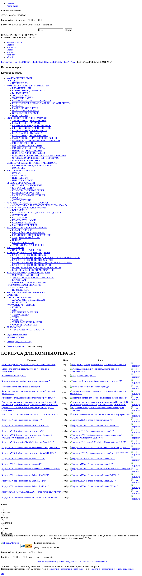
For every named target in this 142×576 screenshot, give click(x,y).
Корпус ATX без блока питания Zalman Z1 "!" (23, 458)
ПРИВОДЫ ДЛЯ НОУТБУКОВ (27, 150)
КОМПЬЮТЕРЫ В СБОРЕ (20, 78)
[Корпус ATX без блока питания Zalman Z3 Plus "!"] (94, 486)
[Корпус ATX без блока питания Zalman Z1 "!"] (92, 458)
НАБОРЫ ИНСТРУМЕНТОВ (26, 250)
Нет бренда (6, 533)
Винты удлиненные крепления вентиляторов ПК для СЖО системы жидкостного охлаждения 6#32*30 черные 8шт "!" (30, 403)
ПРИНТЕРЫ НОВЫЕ (22, 180)
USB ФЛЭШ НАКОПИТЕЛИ (26, 275)
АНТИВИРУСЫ (20, 287)
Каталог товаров (14, 42)
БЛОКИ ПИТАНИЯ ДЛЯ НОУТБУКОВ (31, 125)
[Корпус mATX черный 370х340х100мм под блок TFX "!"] (98, 442)
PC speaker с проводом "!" (14, 375)
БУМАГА (16, 307)
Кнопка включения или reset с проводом (21, 387)
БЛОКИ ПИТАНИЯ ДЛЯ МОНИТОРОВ (32, 165)
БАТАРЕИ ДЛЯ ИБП (22, 230)
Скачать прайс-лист (16, 346)
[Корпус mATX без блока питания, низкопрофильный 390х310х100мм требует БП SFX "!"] (100, 438)
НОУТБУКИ (13, 81)
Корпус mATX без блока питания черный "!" (23, 431)
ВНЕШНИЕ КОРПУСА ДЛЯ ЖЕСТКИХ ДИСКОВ (37, 213)
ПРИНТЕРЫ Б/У (20, 178)
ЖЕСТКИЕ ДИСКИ (21, 95)
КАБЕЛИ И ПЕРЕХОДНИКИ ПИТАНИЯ (32, 265)
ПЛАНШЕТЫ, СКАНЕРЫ (19, 297)
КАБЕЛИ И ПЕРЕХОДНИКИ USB (29, 255)
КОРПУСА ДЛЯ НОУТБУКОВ (27, 133)
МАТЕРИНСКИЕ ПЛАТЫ (25, 108)
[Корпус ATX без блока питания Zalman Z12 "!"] (93, 481)
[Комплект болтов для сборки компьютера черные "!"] (96, 381)
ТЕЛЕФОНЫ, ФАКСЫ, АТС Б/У (28, 330)
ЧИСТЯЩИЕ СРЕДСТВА (24, 325)
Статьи (10, 50)
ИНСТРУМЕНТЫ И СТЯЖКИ (27, 185)
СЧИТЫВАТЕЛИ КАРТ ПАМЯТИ (29, 282)
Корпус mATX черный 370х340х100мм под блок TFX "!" (28, 442)
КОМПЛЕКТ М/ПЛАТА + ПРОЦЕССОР (31, 100)
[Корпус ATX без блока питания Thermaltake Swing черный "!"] (100, 447)
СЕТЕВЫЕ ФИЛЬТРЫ (23, 242)
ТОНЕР (16, 317)
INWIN (4, 518)
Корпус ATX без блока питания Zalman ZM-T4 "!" (25, 475)
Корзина (11, 52)
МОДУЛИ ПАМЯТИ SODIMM (27, 145)
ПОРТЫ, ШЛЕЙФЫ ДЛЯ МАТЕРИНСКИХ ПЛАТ (36, 267)
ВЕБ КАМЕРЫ (19, 210)
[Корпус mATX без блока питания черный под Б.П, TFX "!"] (99, 453)
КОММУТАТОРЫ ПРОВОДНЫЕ (28, 190)
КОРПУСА (69, 62)
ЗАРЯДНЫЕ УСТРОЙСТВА (26, 237)
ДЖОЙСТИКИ (19, 215)
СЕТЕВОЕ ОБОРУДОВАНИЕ (21, 183)
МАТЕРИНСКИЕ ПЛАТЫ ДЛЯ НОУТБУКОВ (34, 138)
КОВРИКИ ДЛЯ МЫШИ (24, 222)
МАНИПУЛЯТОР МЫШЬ (24, 225)
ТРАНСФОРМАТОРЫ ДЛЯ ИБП (28, 245)
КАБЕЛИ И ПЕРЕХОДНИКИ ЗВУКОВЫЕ (32, 260)
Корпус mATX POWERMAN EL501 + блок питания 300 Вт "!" (31, 492)
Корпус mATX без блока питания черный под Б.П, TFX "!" (29, 453)
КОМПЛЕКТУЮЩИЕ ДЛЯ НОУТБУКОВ (27, 118)
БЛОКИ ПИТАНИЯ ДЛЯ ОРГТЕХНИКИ (32, 235)
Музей (10, 57)
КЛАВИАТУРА (19, 217)
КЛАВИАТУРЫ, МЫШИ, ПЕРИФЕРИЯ (26, 208)
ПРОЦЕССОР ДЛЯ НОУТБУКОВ (28, 153)
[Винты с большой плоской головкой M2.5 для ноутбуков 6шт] (100, 414)
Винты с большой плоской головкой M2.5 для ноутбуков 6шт (30, 414)
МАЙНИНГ (12, 295)
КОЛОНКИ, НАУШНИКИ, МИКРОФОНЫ (33, 270)
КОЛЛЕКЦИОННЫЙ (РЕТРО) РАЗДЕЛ (26, 292)
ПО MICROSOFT (20, 290)
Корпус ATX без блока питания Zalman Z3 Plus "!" (25, 486)
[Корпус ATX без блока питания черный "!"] (91, 420)
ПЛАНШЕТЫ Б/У (21, 302)
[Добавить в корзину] (136, 366)
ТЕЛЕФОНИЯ (14, 327)
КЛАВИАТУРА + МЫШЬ (24, 220)
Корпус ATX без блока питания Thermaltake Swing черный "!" (31, 447)
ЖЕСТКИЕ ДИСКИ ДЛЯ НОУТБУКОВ (31, 128)
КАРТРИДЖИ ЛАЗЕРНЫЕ (25, 312)
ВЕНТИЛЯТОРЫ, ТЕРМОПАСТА (28, 90)
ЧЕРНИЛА (17, 320)
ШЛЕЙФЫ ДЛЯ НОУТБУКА (26, 160)
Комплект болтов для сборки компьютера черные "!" (26, 381)
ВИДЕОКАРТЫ (20, 93)
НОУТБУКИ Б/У (20, 83)
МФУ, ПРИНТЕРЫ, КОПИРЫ (21, 170)
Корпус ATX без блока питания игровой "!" (22, 464)
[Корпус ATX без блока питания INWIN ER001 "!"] (94, 425)
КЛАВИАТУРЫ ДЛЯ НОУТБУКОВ (29, 130)
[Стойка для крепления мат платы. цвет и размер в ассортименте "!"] (100, 371)
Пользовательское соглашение (93, 562)
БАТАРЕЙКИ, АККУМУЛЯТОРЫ (28, 232)
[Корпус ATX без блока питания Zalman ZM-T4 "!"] (94, 475)
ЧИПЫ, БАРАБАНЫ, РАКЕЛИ (27, 322)
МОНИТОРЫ (18, 168)
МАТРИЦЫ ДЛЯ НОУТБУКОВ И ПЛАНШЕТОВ (36, 140)
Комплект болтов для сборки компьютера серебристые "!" (29, 398)
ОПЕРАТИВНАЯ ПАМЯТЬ (25, 110)
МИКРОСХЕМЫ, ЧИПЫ (24, 143)
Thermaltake (6, 523)
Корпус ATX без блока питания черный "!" (22, 420)
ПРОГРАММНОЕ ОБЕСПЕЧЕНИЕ (24, 285)
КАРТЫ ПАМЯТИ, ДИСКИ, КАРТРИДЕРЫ (28, 272)
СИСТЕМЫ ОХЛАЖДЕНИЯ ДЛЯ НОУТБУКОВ (35, 158)
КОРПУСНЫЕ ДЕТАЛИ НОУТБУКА (30, 135)
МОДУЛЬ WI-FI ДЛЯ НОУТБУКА (28, 148)
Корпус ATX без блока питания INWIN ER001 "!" (25, 425)
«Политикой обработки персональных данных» (112, 569)
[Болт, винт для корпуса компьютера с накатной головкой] (98, 364)
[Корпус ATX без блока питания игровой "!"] (91, 464)
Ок (2, 573)
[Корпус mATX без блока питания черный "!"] (92, 431)
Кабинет (11, 55)
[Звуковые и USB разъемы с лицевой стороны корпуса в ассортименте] (100, 410)
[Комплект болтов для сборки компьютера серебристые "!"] (98, 398)
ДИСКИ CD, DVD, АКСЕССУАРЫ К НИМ (33, 277)
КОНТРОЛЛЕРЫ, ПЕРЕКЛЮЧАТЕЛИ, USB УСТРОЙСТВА (41, 103)
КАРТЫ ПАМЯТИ (21, 280)
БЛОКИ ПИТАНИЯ (21, 88)
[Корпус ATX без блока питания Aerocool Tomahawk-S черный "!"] (100, 471)
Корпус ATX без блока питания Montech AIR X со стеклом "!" (31, 497)
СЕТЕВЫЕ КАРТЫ (21, 200)
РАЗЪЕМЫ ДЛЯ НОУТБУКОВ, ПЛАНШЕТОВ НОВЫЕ (39, 155)
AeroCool (5, 512)
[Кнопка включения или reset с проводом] (90, 387)
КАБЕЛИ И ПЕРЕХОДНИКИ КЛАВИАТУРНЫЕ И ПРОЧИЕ (42, 262)
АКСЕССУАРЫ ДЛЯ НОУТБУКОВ (29, 120)
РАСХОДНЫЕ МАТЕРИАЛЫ (21, 305)
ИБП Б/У (16, 240)
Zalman (4, 528)
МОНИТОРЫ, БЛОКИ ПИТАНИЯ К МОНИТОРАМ (32, 163)
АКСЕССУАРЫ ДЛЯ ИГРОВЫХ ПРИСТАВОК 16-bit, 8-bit (40, 205)
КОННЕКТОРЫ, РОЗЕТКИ (25, 193)
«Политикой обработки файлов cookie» (67, 569)
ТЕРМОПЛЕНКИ (20, 315)
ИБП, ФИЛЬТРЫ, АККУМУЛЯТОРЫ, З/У (27, 227)
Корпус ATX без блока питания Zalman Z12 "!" (24, 481)
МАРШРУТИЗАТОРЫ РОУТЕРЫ (28, 195)
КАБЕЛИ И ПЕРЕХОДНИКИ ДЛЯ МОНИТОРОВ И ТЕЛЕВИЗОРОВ (46, 257)
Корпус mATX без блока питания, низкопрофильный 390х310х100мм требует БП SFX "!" (27, 436)
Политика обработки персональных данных (56, 562)
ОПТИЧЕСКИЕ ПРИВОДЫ (25, 113)
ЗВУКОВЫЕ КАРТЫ (22, 98)
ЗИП (14, 310)
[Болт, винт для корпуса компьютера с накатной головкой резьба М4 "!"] (100, 393)
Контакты (11, 47)
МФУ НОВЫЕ (19, 175)
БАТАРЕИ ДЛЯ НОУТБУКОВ (26, 123)
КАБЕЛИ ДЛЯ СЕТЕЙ (23, 188)
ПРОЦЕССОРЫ (20, 115)
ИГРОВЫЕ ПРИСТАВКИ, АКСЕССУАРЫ (27, 203)
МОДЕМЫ (17, 198)
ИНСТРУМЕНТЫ (15, 247)
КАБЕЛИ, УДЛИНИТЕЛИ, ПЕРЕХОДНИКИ (28, 252)
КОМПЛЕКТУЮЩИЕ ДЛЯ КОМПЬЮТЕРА (40, 62)
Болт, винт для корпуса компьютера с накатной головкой (28, 364)
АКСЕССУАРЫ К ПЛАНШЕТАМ (28, 300)
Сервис (10, 45)
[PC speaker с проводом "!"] (83, 375)
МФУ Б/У (16, 173)
